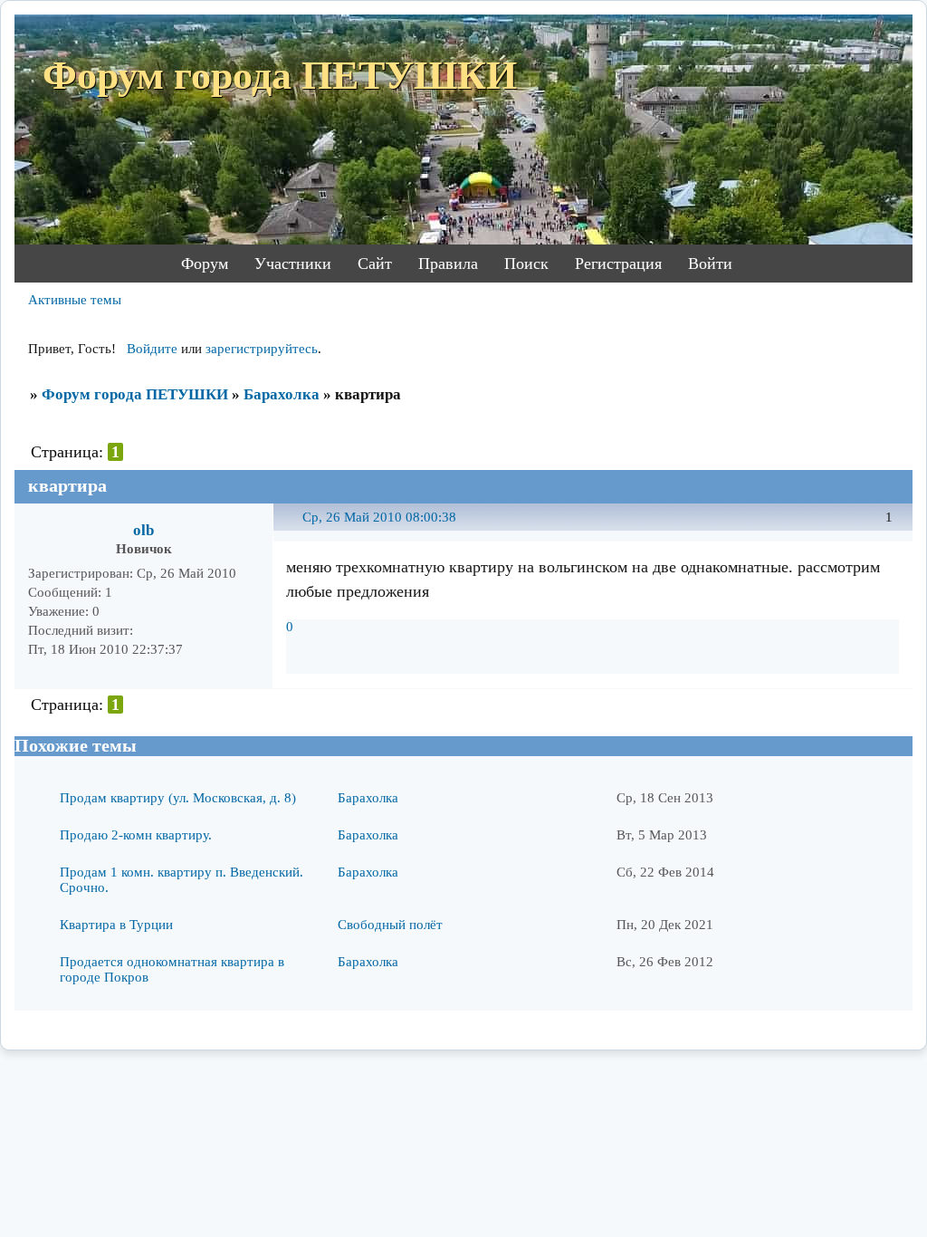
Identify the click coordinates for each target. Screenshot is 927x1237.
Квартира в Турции (116, 924)
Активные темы (74, 299)
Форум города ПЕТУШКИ (135, 394)
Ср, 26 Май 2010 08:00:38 (379, 517)
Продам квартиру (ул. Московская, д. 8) (178, 798)
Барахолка (282, 394)
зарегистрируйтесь (261, 348)
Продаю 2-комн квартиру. (136, 835)
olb (143, 530)
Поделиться (294, 527)
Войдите (152, 348)
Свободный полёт (390, 924)
